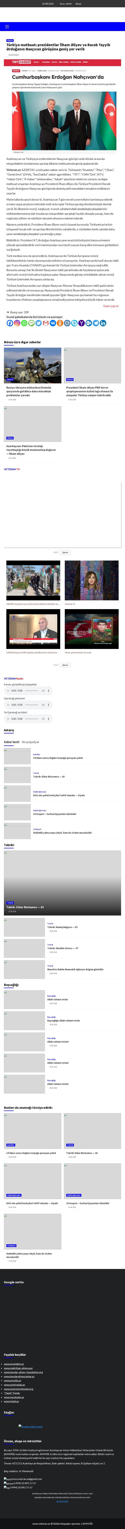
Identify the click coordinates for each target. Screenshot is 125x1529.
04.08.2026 (53, 1003)
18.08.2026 (12, 1207)
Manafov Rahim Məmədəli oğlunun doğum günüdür (75, 969)
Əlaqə (78, 3)
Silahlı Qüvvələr (39, 792)
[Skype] (74, 323)
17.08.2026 (12, 1261)
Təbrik (36, 773)
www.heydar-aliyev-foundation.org (23, 1372)
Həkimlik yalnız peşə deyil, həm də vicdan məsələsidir (62, 832)
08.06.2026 (53, 1067)
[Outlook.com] (88, 323)
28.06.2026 (53, 1024)
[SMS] (31, 323)
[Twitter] (38, 323)
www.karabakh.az (14, 1397)
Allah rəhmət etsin (57, 999)
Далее (65, 552)
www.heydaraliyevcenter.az (19, 1376)
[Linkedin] (103, 323)
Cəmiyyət (37, 829)
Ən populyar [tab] (30, 742)
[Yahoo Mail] (81, 323)
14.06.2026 (53, 1046)
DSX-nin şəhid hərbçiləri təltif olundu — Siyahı (59, 795)
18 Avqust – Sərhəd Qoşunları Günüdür (54, 814)
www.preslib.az (12, 1380)
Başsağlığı (51, 996)
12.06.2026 (12, 400)
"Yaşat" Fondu (12, 1392)
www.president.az (14, 1363)
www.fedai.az (11, 1401)
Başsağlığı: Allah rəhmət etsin (63, 1020)
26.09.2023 (14, 55)
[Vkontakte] (53, 323)
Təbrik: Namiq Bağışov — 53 (62, 927)
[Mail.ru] (67, 323)
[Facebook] (10, 323)
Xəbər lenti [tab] (11, 742)
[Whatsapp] (24, 323)
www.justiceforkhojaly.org (18, 1388)
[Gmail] (45, 323)
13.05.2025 (72, 400)
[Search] (117, 26)
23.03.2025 (12, 458)
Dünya (10, 40)
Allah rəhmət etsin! (58, 1041)
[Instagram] (17, 323)
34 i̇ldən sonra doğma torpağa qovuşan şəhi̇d (58, 757)
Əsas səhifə (66, 3)
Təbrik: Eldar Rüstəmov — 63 (49, 776)
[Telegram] (96, 323)
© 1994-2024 (62, 1501)
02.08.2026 (53, 973)
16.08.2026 (53, 931)
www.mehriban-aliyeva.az (18, 1368)
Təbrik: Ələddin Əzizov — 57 (62, 948)
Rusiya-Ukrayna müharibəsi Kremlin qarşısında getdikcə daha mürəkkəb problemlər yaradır (28, 391)
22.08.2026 (12, 911)
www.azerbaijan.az (14, 1384)
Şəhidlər (36, 754)
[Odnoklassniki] (60, 323)
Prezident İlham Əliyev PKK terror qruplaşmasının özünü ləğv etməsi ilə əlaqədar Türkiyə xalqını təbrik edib (89, 391)
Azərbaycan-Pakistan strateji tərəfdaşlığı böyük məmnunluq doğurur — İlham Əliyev (31, 450)
